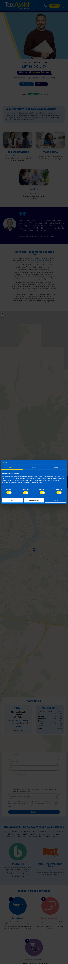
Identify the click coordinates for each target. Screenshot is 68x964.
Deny (12, 500)
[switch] (25, 492)
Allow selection (34, 500)
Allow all (55, 500)
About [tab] (56, 467)
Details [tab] (34, 467)
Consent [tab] (11, 467)
